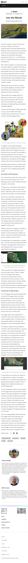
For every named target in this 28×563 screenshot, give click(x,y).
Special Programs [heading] (5, 528)
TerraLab (3, 112)
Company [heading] (3, 525)
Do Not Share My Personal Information (10, 558)
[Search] (23, 2)
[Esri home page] (4, 2)
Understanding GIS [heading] (5, 522)
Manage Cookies (5, 554)
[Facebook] (18, 509)
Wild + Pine (14, 57)
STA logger (21, 114)
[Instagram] (21, 512)
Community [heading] (4, 519)
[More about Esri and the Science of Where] (4, 511)
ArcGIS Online (9, 14)
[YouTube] (24, 512)
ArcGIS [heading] (2, 516)
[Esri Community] (18, 512)
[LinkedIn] (24, 509)
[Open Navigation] (26, 2)
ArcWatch (4, 5)
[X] (21, 509)
